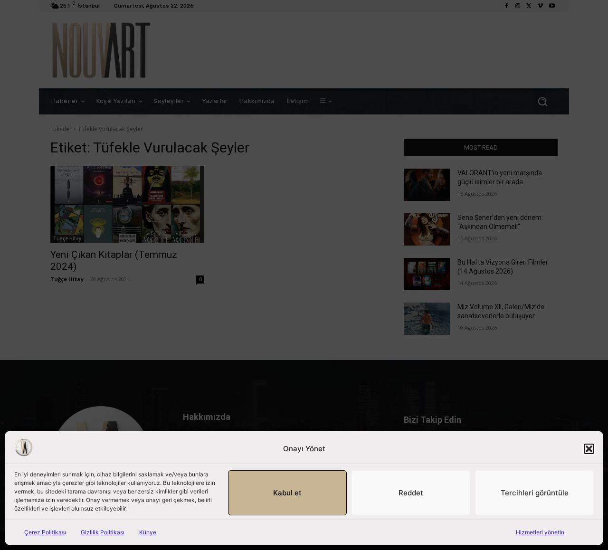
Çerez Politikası (45, 532)
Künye (147, 532)
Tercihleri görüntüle (535, 492)
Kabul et (287, 492)
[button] (589, 449)
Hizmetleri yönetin (540, 532)
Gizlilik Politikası (102, 532)
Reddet (411, 492)
